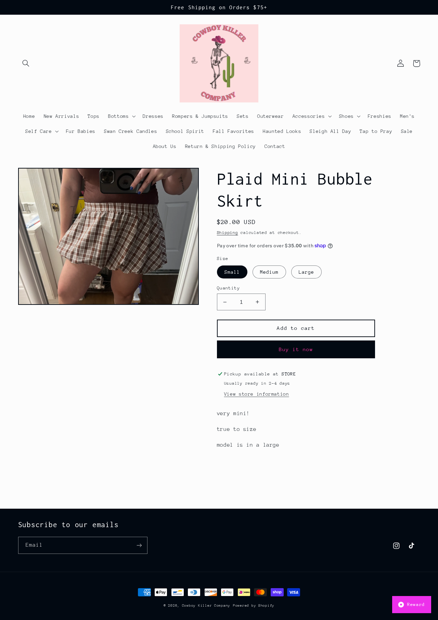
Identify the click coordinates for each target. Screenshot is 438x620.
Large (306, 272)
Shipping (227, 232)
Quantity (228, 287)
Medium (269, 272)
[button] (26, 63)
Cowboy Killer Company (206, 606)
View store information (256, 394)
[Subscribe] (139, 545)
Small (232, 272)
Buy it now (296, 349)
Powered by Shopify (253, 606)
